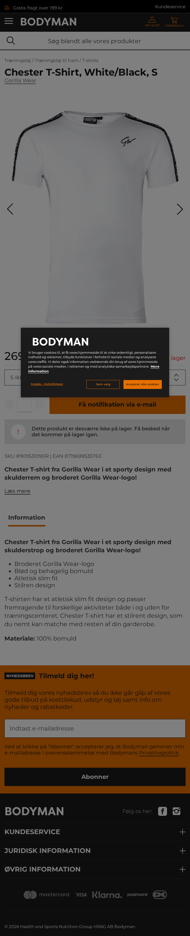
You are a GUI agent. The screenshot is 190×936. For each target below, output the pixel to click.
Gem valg (103, 384)
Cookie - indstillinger (47, 384)
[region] (95, 362)
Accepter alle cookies (142, 384)
